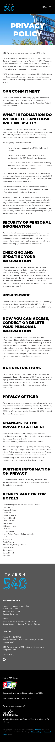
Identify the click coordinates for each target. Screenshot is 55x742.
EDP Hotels (25, 647)
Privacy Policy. (26, 698)
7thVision (37, 730)
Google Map (8, 642)
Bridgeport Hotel (9, 650)
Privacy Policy (8, 654)
